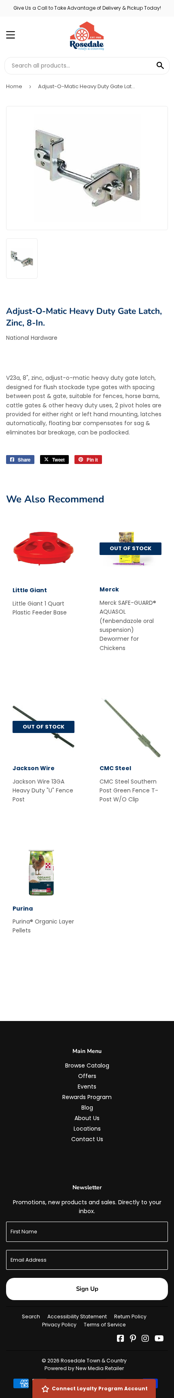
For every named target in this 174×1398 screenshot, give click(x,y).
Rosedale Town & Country (94, 1360)
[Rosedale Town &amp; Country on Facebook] (120, 1339)
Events (87, 1086)
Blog (87, 1108)
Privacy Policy (59, 1324)
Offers (87, 1076)
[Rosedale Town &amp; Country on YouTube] (159, 1339)
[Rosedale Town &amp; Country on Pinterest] (133, 1339)
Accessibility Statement (77, 1316)
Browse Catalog (87, 1065)
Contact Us (87, 1139)
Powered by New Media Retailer (84, 1368)
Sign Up (87, 1289)
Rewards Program (87, 1097)
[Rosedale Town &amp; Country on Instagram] (145, 1339)
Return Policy (130, 1316)
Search (31, 1316)
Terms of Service (105, 1324)
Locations (87, 1129)
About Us (87, 1118)
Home (14, 86)
